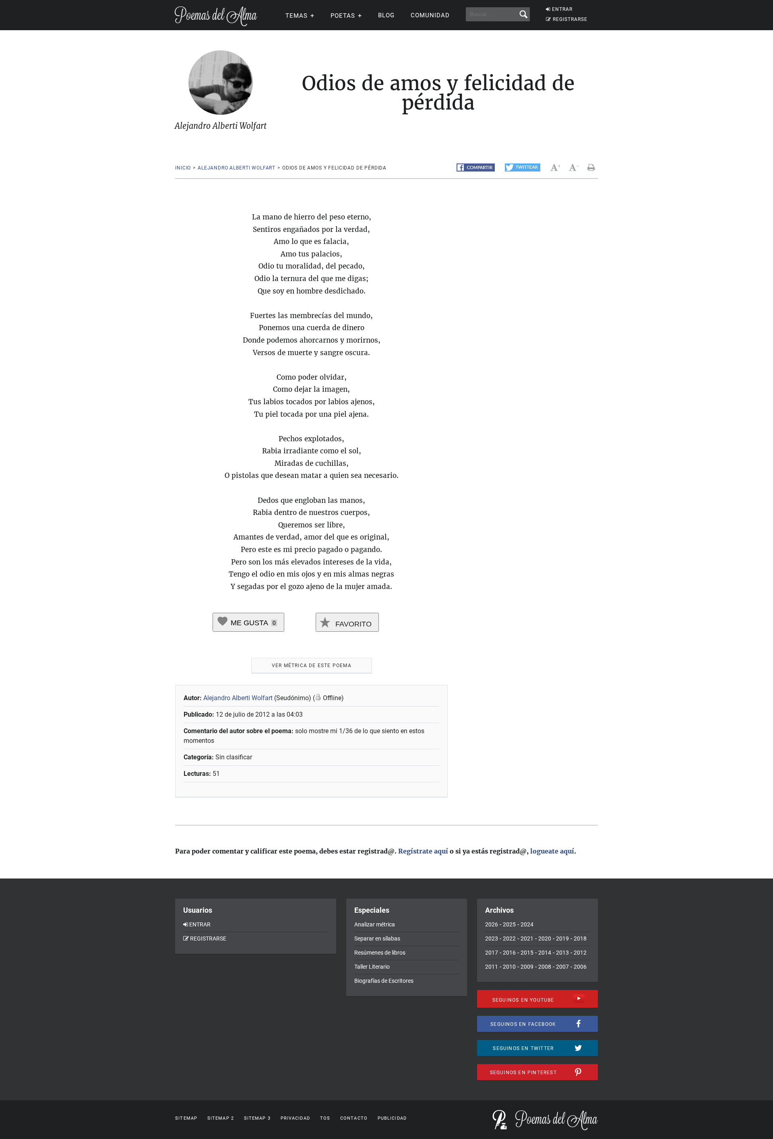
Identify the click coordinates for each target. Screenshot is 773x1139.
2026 (491, 924)
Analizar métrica (374, 924)
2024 (527, 924)
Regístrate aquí (423, 851)
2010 (509, 966)
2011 (491, 966)
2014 (544, 952)
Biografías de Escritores (383, 981)
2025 (509, 924)
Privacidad (295, 1118)
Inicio (183, 168)
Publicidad (392, 1118)
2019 (562, 938)
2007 (562, 966)
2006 (580, 966)
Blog (386, 15)
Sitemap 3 (257, 1118)
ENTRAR (562, 9)
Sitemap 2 (220, 1118)
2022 (509, 938)
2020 (544, 938)
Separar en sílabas (377, 938)
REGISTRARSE (570, 19)
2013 (562, 952)
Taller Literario (372, 966)
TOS (325, 1118)
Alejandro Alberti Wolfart (236, 168)
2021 (527, 938)
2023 (491, 938)
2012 (580, 952)
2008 (544, 966)
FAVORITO (352, 624)
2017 (491, 952)
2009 (527, 966)
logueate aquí (552, 851)
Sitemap (186, 1118)
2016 (509, 952)
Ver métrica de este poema (311, 665)
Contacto (354, 1118)
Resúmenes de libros (379, 952)
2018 (580, 938)
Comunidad (430, 15)
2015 (527, 952)
